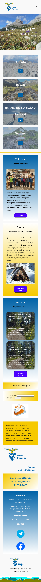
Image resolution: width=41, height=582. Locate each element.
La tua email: (10, 398)
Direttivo (20, 215)
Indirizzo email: (10, 395)
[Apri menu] (36, 7)
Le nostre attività (20, 374)
